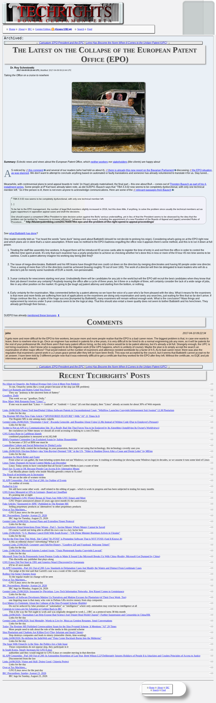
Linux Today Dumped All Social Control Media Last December (34, 463)
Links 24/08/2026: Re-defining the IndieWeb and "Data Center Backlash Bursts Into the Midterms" (52, 638)
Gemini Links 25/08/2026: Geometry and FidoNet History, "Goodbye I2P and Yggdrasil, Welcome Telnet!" (56, 544)
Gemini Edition (43, 29)
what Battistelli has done (23, 233)
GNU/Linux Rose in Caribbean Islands (22, 433)
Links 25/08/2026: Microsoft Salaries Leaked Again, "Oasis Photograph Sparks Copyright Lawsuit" (52, 550)
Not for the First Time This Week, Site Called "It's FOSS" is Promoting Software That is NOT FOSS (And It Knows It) (62, 538)
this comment (35, 170)
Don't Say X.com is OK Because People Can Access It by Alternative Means (41, 468)
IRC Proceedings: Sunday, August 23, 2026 (24, 673)
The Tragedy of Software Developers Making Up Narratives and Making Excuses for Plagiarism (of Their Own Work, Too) (64, 597)
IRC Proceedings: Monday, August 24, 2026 (25, 585)
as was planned (20, 173)
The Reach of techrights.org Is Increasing (23, 474)
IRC (30, 29)
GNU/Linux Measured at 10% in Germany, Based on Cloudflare (35, 492)
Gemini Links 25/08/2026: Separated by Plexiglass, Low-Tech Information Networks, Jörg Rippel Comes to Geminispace (63, 591)
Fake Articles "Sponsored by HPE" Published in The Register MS (35, 503)
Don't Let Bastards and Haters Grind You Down (27, 389)
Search (80, 29)
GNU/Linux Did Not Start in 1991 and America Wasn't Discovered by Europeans (43, 562)
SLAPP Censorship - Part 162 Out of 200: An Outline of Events (34, 480)
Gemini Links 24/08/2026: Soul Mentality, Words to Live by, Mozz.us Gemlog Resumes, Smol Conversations (57, 620)
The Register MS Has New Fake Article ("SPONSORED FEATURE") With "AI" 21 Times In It (51, 416)
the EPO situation (202, 170)
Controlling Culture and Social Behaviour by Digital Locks (32, 445)
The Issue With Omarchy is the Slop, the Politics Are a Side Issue (35, 644)
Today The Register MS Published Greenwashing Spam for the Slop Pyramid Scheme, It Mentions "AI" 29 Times (59, 626)
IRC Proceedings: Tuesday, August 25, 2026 (25, 515)
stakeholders (120, 161)
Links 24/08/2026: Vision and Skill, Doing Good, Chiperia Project (36, 661)
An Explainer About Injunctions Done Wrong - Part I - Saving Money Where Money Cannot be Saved (54, 527)
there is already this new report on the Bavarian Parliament (141, 170)
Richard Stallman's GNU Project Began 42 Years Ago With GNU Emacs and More (44, 498)
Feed (89, 29)
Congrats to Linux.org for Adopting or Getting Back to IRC (32, 609)
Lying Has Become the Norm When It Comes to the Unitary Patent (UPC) (126, 42)
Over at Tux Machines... (15, 509)
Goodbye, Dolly (11, 395)
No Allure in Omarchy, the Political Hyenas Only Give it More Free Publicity (41, 384)
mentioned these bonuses (41, 315)
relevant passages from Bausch (153, 190)
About (21, 29)
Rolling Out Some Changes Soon (19, 574)
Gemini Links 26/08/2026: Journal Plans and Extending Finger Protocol (38, 521)
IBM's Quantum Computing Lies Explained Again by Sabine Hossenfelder (40, 439)
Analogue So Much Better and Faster (21, 457)
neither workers (99, 161)
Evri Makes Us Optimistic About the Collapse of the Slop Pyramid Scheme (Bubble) (45, 603)
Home (12, 29)
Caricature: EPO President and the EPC (61, 42)
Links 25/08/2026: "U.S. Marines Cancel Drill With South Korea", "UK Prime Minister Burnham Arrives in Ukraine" (61, 533)
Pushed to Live (10, 486)
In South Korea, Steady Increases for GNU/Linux (27, 650)
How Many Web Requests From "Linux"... (24, 401)
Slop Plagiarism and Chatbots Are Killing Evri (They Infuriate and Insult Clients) (43, 632)
